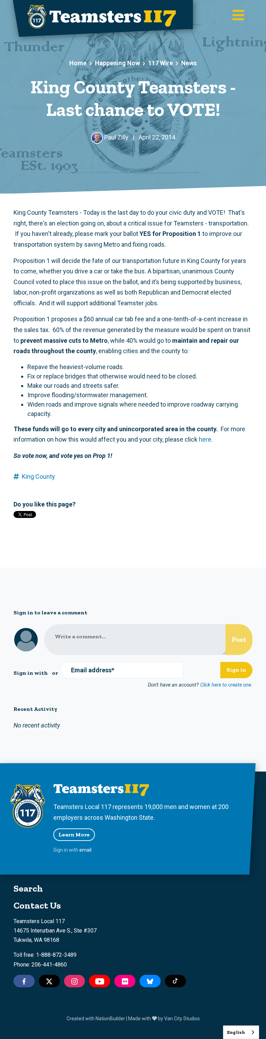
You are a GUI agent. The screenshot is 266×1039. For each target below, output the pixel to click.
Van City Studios (182, 1018)
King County (38, 476)
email (85, 850)
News (189, 63)
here (205, 439)
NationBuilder (110, 1018)
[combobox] (241, 1032)
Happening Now (117, 63)
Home (78, 63)
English (236, 1032)
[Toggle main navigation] (238, 15)
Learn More (74, 834)
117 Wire (160, 63)
